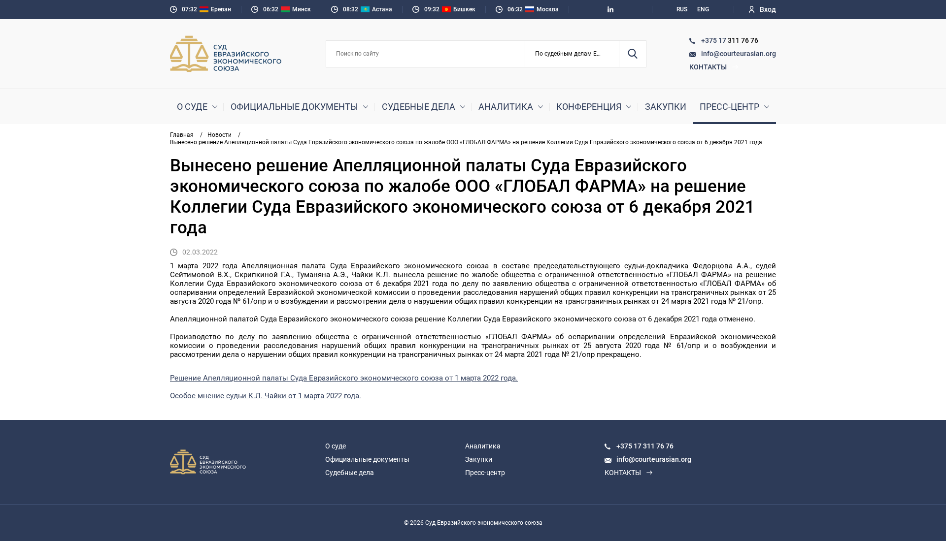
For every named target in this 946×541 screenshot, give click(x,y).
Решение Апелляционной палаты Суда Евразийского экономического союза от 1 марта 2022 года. (344, 378)
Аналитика (505, 106)
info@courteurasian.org (738, 54)
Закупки (665, 106)
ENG (703, 9)
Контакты (708, 67)
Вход (768, 9)
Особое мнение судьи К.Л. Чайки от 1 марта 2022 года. (265, 395)
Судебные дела (418, 106)
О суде (192, 106)
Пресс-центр (729, 106)
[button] (572, 53)
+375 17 (714, 40)
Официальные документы (294, 106)
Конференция (588, 106)
